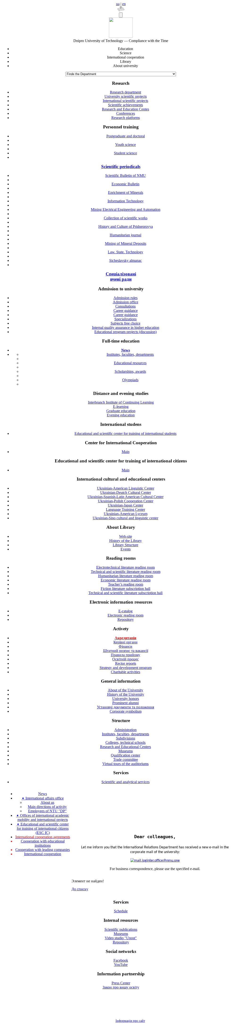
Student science (125, 153)
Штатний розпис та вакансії (125, 651)
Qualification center (125, 755)
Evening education (121, 415)
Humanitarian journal (125, 235)
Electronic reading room (125, 615)
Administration (125, 730)
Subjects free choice (125, 323)
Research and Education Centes (125, 109)
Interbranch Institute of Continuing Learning (121, 402)
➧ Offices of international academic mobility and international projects (42, 817)
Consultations (125, 306)
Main (125, 452)
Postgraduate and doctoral (125, 136)
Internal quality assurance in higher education (125, 328)
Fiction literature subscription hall (125, 589)
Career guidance (125, 311)
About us (47, 802)
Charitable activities (125, 672)
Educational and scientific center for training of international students (125, 433)
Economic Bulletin (125, 184)
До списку (79, 889)
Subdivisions (125, 738)
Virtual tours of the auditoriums (125, 764)
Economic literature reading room (125, 580)
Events (126, 549)
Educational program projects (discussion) (125, 332)
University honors (125, 699)
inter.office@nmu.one (163, 861)
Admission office (125, 302)
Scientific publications (120, 929)
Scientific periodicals (120, 166)
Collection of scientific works (125, 218)
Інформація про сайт (130, 1021)
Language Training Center (125, 509)
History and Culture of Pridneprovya (125, 226)
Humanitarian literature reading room (125, 576)
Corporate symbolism (126, 711)
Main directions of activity (47, 807)
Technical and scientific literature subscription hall (125, 593)
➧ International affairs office (42, 798)
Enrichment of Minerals (125, 192)
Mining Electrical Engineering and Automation (125, 209)
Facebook (120, 960)
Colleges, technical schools (125, 742)
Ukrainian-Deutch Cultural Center (125, 493)
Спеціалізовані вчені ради (121, 276)
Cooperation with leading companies (42, 850)
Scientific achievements (125, 105)
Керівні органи (125, 642)
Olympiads (130, 380)
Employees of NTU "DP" (47, 811)
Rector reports (125, 663)
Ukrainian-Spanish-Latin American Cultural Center (125, 497)
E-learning (121, 407)
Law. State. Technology (125, 252)
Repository (125, 619)
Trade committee (125, 759)
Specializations (125, 319)
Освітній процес (125, 659)
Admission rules (125, 298)
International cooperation (42, 854)
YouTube (121, 965)
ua (118, 4)
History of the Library (125, 541)
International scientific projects (125, 101)
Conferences (125, 113)
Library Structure (125, 545)
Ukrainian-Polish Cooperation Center (125, 501)
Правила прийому (125, 655)
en (124, 4)
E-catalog (125, 611)
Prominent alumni (125, 703)
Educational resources (130, 363)
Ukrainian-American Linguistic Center (125, 488)
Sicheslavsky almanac (125, 260)
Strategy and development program (126, 668)
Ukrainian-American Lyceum (125, 514)
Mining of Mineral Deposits (125, 243)
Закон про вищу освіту (121, 987)
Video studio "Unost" (121, 938)
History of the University (125, 694)
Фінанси (125, 646)
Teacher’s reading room (125, 584)
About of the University (125, 690)
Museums (125, 751)
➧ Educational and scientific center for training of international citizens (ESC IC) (43, 828)
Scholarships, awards (130, 371)
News (42, 794)
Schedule (121, 911)
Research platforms (125, 118)
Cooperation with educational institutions (43, 843)
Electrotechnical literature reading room (125, 567)
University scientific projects (125, 96)
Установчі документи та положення (125, 707)
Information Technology (126, 201)
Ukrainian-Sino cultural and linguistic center (125, 518)
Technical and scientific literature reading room (125, 572)
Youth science (125, 145)
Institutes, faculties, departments (130, 354)
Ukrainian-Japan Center (125, 505)
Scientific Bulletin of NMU (125, 175)
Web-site (125, 536)
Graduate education (120, 411)
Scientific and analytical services (125, 782)
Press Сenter (121, 983)
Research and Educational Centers (125, 747)
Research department (125, 92)
